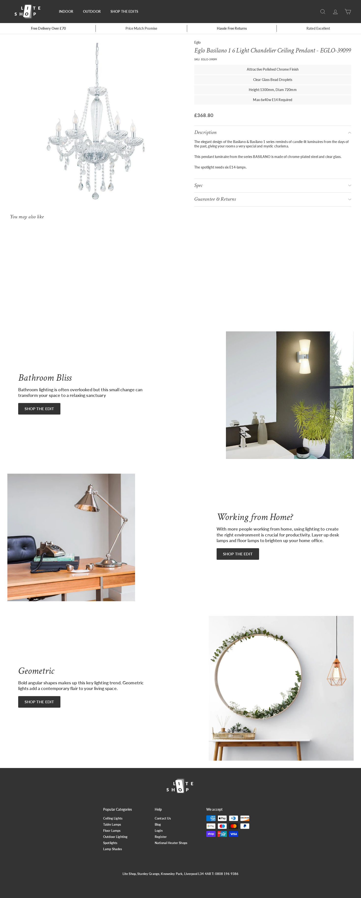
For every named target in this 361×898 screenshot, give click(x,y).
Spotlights (110, 843)
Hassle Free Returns (232, 28)
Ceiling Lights (113, 818)
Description (205, 132)
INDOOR (66, 11)
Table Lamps (112, 824)
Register (161, 837)
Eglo (197, 42)
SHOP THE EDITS (124, 11)
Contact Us (163, 818)
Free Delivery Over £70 (48, 28)
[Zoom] (94, 126)
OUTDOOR (92, 11)
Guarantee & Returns (215, 199)
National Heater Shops (171, 843)
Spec (198, 185)
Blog (158, 824)
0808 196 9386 (227, 874)
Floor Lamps (112, 831)
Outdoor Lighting (115, 837)
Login (159, 831)
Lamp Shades (112, 849)
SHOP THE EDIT (39, 408)
